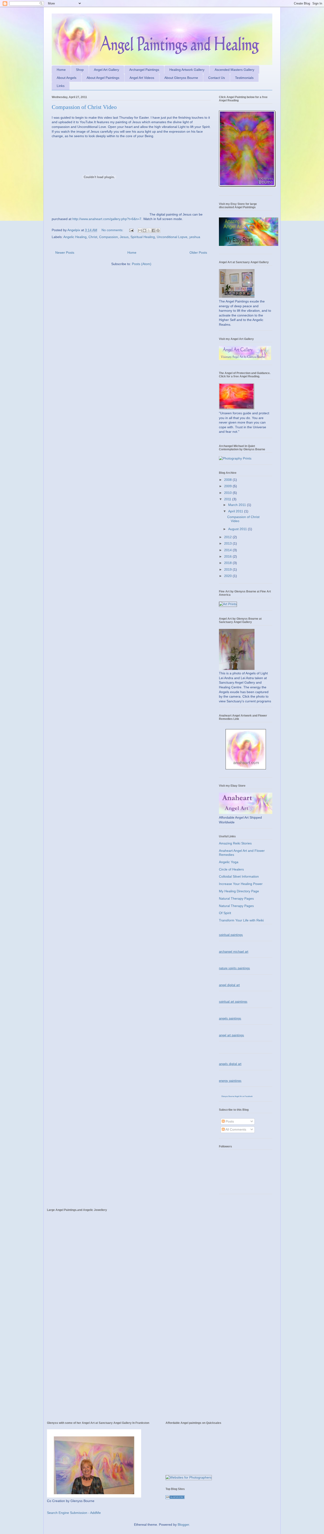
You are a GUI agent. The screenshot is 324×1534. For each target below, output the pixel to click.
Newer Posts (64, 252)
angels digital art (230, 1064)
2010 (228, 493)
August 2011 (238, 529)
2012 (228, 537)
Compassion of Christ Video (84, 107)
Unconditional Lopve (172, 237)
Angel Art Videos (142, 78)
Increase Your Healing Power (241, 884)
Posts (229, 1121)
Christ (92, 237)
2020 (228, 576)
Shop (80, 70)
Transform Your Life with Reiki (241, 920)
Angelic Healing (75, 237)
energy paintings (230, 1081)
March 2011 (237, 505)
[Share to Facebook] (153, 230)
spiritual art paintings (233, 1001)
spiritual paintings (231, 935)
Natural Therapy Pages (236, 898)
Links (61, 86)
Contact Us (216, 78)
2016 (228, 556)
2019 (228, 569)
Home (61, 70)
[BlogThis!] (144, 230)
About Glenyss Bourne (181, 78)
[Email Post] (131, 230)
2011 (228, 499)
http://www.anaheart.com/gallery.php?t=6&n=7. (107, 219)
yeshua (194, 237)
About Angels (66, 78)
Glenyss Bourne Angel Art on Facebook (237, 1096)
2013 (228, 543)
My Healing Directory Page (239, 891)
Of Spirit (225, 913)
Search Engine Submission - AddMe (74, 1513)
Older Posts (198, 252)
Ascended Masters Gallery (234, 70)
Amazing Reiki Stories (235, 843)
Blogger (183, 1524)
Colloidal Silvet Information (239, 876)
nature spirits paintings (234, 968)
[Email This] (140, 230)
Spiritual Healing (142, 237)
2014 (228, 550)
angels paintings (230, 1018)
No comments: (113, 230)
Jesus (124, 237)
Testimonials (244, 78)
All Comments (235, 1129)
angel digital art (229, 985)
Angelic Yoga (228, 862)
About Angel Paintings (103, 78)
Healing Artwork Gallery (186, 70)
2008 (228, 480)
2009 (228, 486)
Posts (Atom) (141, 264)
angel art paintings (231, 1035)
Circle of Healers (231, 869)
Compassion (108, 237)
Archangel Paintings (144, 70)
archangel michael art (233, 951)
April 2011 (236, 511)
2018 (228, 563)
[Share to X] (149, 230)
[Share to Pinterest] (158, 230)
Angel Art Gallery (106, 70)
